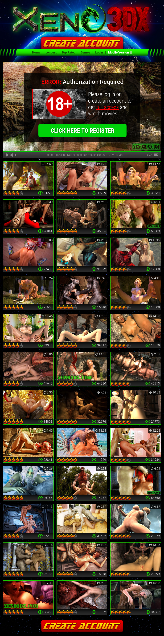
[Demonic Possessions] (82, 595)
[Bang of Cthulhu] (28, 366)
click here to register (82, 130)
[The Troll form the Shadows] (82, 404)
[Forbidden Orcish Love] (28, 328)
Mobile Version (118, 52)
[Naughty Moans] (28, 595)
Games (85, 52)
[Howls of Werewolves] (82, 290)
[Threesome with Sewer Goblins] (136, 366)
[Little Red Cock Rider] (28, 404)
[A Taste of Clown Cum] (28, 252)
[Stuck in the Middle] (28, 557)
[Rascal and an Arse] (82, 518)
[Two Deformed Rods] (82, 214)
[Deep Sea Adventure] (82, 442)
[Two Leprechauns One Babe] (136, 442)
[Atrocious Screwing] (28, 290)
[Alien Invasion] (28, 518)
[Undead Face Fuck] (136, 557)
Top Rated (68, 52)
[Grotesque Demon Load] (82, 366)
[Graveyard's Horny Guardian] (136, 404)
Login (99, 52)
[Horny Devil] (82, 252)
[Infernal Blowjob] (136, 480)
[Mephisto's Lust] (82, 480)
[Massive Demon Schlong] (136, 252)
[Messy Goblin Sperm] (82, 328)
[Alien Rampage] (82, 557)
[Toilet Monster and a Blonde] (28, 214)
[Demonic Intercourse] (82, 176)
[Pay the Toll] (136, 328)
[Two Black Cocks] (136, 595)
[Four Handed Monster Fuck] (136, 290)
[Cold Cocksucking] (28, 480)
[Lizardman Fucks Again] (28, 442)
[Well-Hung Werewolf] (28, 176)
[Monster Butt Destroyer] (136, 176)
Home (36, 52)
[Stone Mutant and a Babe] (136, 518)
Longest (51, 52)
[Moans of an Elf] (136, 214)
